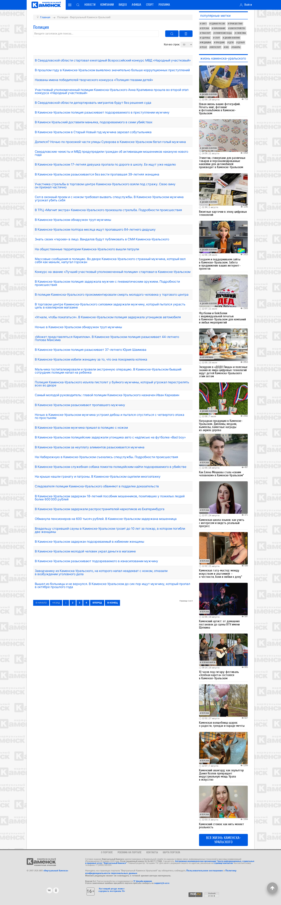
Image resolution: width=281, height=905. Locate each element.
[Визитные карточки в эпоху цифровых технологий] (223, 189)
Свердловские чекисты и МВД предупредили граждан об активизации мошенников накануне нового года (111, 153)
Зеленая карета (208, 662)
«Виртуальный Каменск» (55, 870)
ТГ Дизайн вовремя (142, 881)
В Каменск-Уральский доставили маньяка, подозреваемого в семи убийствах (93, 122)
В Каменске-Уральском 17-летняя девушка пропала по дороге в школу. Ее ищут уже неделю (105, 164)
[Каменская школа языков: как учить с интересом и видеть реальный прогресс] (223, 497)
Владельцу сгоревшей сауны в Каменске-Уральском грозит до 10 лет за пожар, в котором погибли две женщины (110, 530)
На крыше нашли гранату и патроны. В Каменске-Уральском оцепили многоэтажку (98, 476)
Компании (107, 5)
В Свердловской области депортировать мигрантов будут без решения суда (93, 103)
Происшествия (235, 24)
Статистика (241, 33)
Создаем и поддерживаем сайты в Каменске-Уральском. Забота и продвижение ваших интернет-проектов (220, 264)
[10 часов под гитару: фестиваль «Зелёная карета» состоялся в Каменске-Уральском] (223, 649)
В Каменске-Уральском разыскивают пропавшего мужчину (80, 405)
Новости (89, 5)
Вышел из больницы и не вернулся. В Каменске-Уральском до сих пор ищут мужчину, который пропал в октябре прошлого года (112, 585)
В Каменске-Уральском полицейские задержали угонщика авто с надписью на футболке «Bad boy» (110, 437)
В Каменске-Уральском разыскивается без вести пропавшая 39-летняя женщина (97, 174)
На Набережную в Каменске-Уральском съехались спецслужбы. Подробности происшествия (106, 457)
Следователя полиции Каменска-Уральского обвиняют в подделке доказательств (97, 486)
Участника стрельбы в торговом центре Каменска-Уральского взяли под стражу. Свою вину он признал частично (105, 185)
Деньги (241, 42)
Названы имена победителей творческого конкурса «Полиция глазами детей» (94, 80)
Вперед (97, 602)
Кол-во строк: (172, 44)
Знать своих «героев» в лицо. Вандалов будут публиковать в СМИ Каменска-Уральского (102, 239)
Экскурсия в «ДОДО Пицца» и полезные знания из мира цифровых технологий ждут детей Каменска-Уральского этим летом (223, 371)
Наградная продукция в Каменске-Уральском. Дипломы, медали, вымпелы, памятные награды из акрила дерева (221, 425)
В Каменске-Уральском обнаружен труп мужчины (73, 220)
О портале (107, 852)
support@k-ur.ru (161, 883)
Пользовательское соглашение (204, 870)
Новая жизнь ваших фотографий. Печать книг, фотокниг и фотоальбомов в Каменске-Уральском (219, 108)
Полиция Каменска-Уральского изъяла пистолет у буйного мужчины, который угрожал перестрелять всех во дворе (112, 383)
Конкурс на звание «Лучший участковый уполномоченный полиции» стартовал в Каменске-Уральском (112, 272)
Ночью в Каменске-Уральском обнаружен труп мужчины (78, 327)
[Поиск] (172, 33)
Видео (123, 5)
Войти (247, 5)
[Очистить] (186, 33)
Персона (205, 28)
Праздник (220, 42)
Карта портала (171, 852)
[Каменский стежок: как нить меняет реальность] (223, 801)
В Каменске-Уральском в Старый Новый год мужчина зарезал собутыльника (93, 132)
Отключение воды (223, 33)
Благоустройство (237, 28)
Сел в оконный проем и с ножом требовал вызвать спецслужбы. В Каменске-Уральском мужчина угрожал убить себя (109, 198)
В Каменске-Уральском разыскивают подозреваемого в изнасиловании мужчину (96, 561)
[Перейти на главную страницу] (46, 5)
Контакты (152, 852)
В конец (112, 602)
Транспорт (206, 33)
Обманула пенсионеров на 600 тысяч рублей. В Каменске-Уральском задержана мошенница (106, 519)
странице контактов (223, 863)
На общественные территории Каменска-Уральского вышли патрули (87, 249)
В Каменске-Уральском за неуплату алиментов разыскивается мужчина (89, 447)
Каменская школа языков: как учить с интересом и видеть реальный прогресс (221, 523)
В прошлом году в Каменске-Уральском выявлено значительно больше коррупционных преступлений (112, 70)
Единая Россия (218, 24)
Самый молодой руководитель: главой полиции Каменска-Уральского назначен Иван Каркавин (107, 395)
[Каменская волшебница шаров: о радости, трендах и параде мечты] (223, 700)
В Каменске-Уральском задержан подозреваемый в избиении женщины (89, 541)
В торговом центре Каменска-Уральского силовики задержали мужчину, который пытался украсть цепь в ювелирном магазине (110, 305)
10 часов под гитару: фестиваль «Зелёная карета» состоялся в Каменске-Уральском (219, 675)
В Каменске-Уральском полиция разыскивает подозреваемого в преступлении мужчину (102, 112)
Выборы (236, 47)
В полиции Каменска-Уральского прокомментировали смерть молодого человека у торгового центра (111, 294)
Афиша (136, 5)
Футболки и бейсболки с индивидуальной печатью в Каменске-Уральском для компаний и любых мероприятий (222, 317)
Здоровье (205, 38)
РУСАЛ (204, 47)
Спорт (150, 5)
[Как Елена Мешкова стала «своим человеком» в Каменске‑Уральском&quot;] (223, 449)
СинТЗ (204, 24)
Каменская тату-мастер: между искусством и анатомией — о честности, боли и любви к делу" (220, 573)
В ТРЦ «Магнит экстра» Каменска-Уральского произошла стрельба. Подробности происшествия (108, 210)
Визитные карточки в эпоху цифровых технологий (223, 213)
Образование (219, 28)
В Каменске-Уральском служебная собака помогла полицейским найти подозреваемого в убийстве (110, 467)
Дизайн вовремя (232, 38)
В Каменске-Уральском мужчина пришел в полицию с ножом (81, 427)
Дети (231, 42)
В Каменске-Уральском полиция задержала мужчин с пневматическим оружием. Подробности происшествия (107, 283)
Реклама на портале (129, 852)
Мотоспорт (216, 47)
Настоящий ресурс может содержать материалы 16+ (111, 889)
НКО (227, 47)
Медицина (206, 42)
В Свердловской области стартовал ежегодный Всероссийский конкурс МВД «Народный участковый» (113, 60)
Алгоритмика (207, 357)
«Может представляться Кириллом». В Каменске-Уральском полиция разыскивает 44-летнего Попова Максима (107, 338)
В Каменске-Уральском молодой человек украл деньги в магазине (85, 551)
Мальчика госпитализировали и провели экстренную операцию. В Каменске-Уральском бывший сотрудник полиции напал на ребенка (108, 370)
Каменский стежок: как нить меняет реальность (221, 825)
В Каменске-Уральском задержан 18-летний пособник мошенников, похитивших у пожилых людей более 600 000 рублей (110, 497)
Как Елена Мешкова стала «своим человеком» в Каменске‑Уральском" (221, 473)
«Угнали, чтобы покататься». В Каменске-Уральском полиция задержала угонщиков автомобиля (108, 317)
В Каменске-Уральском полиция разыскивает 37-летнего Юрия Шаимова (90, 350)
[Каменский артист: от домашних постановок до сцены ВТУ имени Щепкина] (223, 598)
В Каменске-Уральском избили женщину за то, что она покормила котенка (91, 359)
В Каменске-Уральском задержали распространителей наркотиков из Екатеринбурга (99, 509)
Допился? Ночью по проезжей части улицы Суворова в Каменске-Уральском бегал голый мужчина (110, 142)
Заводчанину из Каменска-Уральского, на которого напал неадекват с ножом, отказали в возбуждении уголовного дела (101, 572)
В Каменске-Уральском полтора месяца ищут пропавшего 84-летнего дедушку (95, 229)
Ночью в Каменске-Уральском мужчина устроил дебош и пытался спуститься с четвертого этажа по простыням (109, 416)
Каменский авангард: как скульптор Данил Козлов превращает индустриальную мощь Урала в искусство (221, 775)
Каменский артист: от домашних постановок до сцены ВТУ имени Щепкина (219, 624)
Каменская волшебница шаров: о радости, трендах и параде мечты (222, 724)
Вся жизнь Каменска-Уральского (223, 840)
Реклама (164, 5)
